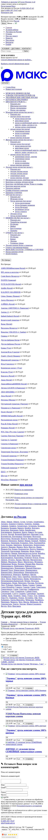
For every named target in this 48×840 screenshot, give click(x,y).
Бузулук (4, 534)
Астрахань (32, 526)
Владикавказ (17, 536)
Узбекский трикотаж (9, 468)
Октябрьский (6, 577)
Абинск (16, 522)
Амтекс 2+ (5, 312)
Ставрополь (19, 591)
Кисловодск (5, 553)
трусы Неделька (21, 207)
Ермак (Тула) (6, 348)
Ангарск (4, 524)
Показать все (15, 104)
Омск (14, 577)
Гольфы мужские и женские (17, 190)
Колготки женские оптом (16, 186)
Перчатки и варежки (14, 193)
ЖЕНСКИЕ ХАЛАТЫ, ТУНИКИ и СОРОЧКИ (24, 250)
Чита (20, 602)
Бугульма (38, 532)
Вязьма (27, 541)
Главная (9, 28)
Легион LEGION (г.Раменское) (13, 388)
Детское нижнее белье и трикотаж (19, 245)
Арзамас (36, 524)
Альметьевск (38, 522)
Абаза (3, 522)
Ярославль (16, 606)
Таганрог (40, 594)
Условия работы (12, 30)
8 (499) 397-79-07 (11, 10)
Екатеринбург (39, 543)
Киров (37, 551)
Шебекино (34, 602)
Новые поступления (14, 89)
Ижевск (20, 547)
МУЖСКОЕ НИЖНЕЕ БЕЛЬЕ (18, 93)
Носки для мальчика (18, 108)
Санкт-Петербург (7, 587)
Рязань (24, 585)
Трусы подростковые (18, 216)
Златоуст (4, 547)
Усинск (21, 598)
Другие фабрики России (10, 344)
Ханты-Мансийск (17, 600)
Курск (41, 558)
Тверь (10, 596)
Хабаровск (5, 600)
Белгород (35, 528)
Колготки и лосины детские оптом (19, 182)
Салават (31, 585)
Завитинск (17, 545)
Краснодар (36, 555)
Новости (9, 38)
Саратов (26, 587)
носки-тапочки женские (19, 165)
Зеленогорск (28, 545)
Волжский (15, 539)
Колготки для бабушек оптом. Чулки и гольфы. (24, 184)
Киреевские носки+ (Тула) (11, 368)
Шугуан (4, 476)
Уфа (36, 598)
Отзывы (9, 34)
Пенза (8, 579)
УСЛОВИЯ (5, 49)
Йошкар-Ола (6, 549)
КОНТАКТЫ (26, 49)
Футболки (14, 224)
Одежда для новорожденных (17, 247)
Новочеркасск (6, 574)
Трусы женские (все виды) (20, 201)
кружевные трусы (22, 209)
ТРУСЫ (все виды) (14, 195)
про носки (26, 484)
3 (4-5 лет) (7, 647)
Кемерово (25, 551)
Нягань (33, 574)
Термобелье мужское (18, 222)
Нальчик (21, 564)
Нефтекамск (19, 566)
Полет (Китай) (6, 412)
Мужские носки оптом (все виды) (20, 112)
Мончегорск (28, 562)
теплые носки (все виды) (20, 116)
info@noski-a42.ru (8, 823)
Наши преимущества (22, 508)
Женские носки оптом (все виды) (20, 140)
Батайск (28, 528)
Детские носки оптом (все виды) (19, 167)
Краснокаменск (7, 558)
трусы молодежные (22, 203)
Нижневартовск (7, 568)
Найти (26, 51)
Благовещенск (6, 532)
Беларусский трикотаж (10, 320)
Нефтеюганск (30, 566)
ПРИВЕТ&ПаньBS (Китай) (12, 416)
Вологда (24, 539)
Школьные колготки (18, 106)
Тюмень (41, 596)
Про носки (10, 40)
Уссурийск (29, 598)
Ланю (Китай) (6, 380)
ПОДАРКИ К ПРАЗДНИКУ (17, 100)
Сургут (15, 594)
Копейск (41, 553)
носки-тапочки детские (19, 178)
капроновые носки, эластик (26, 157)
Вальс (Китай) (6, 324)
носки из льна (20, 135)
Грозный (34, 541)
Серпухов (23, 589)
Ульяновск (13, 598)
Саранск (18, 587)
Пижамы (13, 231)
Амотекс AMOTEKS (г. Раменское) (15, 308)
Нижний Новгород (33, 568)
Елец (3, 545)
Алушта (29, 522)
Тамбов (4, 596)
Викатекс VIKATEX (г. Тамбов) (13, 332)
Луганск (11, 560)
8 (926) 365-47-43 (27, 8)
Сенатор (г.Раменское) (10, 444)
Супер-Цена (10, 87)
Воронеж (4, 541)
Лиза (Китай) (6, 396)
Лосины (13, 241)
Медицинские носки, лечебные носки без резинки (26, 180)
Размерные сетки (21, 494)
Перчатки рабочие (13, 188)
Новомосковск (31, 570)
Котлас (28, 555)
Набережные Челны (9, 564)
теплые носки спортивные (25, 127)
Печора (27, 581)
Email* (3, 787)
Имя (3, 785)
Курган (35, 558)
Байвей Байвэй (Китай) (10, 316)
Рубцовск (9, 585)
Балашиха (5, 528)
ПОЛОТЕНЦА (11, 254)
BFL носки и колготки (10, 272)
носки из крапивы (22, 133)
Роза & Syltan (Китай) (9, 424)
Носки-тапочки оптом (14, 252)
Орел (20, 577)
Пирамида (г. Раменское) (11, 408)
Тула (35, 596)
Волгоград (36, 536)
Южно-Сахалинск (34, 604)
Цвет (8, 638)
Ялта (9, 606)
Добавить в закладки (9, 2)
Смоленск (5, 591)
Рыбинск (17, 585)
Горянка (4, 336)
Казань (14, 549)
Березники (14, 530)
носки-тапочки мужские (20, 138)
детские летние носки (19, 174)
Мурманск (38, 562)
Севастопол (41, 587)
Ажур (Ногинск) (7, 300)
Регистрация (6, 6)
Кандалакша (15, 551)
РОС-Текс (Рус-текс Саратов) (12, 432)
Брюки (13, 239)
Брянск (31, 532)
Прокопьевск (6, 583)
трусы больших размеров (25, 205)
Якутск (4, 606)
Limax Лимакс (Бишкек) (10, 296)
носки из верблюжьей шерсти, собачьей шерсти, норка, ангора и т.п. (30, 124)
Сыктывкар (31, 594)
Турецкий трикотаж (9, 456)
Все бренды (6, 260)
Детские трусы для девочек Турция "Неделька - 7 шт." (22, 664)
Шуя (41, 602)
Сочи (12, 591)
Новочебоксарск (31, 572)
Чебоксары (29, 600)
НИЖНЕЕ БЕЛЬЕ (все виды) (18, 218)
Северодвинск (6, 589)
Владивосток (6, 536)
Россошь (30, 583)
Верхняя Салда (37, 534)
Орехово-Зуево (37, 577)
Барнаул (20, 528)
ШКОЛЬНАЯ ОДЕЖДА (16, 102)
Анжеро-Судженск (16, 524)
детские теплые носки (19, 171)
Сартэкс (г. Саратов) (9, 440)
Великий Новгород (22, 534)
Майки (13, 226)
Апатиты (28, 524)
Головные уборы (17, 243)
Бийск (21, 530)
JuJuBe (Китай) (7, 288)
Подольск (35, 581)
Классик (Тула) (7, 372)
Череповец (5, 602)
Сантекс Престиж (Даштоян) (12, 436)
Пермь (26, 579)
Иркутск (32, 547)
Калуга (33, 549)
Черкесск (14, 602)
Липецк (4, 560)
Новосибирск (18, 572)
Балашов (13, 528)
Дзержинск (5, 543)
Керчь (32, 551)
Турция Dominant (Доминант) (12, 460)
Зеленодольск (39, 545)
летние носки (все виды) (20, 129)
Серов (15, 589)
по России (20, 516)
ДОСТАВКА (16, 49)
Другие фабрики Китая (10, 340)
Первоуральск (17, 579)
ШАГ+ (3, 472)
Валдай (11, 534)
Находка (39, 564)
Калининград (23, 549)
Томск (23, 596)
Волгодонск (5, 539)
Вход (13, 6)
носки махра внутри (23, 119)
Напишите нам (7, 12)
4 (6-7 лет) (7, 649)
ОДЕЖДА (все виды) (15, 233)
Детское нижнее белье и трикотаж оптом (30, 504)
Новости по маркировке (24, 490)
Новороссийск (6, 572)
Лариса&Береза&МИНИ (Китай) (14, 384)
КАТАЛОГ (5, 83)
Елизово (9, 545)
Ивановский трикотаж (10, 360)
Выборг (21, 541)
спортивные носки (22, 131)
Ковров (14, 553)
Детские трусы (16, 214)
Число (3, 795)
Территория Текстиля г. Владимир (14, 452)
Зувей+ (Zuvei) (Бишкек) (10, 356)
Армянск (12, 526)
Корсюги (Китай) (8, 376)
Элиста (15, 604)
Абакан (9, 522)
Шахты (26, 602)
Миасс (20, 562)
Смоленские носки (8, 448)
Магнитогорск (36, 560)
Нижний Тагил (7, 570)
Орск (3, 579)
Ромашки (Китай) (8, 428)
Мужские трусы (16, 199)
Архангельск (22, 526)
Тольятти (17, 596)
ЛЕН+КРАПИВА (8, 392)
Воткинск (13, 541)
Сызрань (22, 594)
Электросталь (6, 604)
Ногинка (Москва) (8, 400)
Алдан (22, 522)
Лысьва (19, 560)
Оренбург (26, 577)
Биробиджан (30, 530)
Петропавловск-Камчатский (12, 581)
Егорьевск (24, 543)
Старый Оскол (31, 591)
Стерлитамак (6, 594)
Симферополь (33, 589)
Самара (38, 585)
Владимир (27, 536)
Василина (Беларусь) (9, 328)
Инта (26, 547)
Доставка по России (14, 32)
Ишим (38, 547)
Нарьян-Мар (30, 564)
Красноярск (19, 558)
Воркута (42, 539)
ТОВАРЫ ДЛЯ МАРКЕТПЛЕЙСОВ (20, 95)
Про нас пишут (12, 36)
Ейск (31, 543)
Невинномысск (7, 566)
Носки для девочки (18, 110)
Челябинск (39, 600)
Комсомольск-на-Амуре (27, 553)
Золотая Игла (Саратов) (10, 352)
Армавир (4, 526)
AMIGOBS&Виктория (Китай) (13, 268)
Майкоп (4, 562)
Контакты (9, 42)
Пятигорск (22, 583)
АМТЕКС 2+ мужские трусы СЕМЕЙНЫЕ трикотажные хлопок (24, 750)
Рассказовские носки (9, 420)
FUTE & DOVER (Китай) (11, 284)
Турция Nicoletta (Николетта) (12, 464)
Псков (14, 583)
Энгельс (22, 604)
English (8, 44)
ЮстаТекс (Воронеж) (9, 480)
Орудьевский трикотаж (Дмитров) (14, 404)
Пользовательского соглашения (29, 806)
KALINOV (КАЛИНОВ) (11, 292)
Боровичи (17, 532)
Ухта (40, 598)
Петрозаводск (35, 579)
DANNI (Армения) (8, 280)
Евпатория (15, 543)
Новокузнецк (19, 570)
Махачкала (12, 562)
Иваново (12, 547)
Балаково (41, 526)
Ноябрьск (25, 574)
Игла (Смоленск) (7, 364)
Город (3, 792)
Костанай (12, 555)
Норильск (17, 574)
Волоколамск (33, 539)
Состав (8, 641)
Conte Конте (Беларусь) (10, 276)
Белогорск (5, 530)
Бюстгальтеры (15, 228)
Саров (32, 587)
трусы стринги (21, 212)
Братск (24, 532)
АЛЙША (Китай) (8, 304)
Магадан (25, 560)
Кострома (20, 555)
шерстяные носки (22, 121)
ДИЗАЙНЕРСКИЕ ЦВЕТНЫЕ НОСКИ (22, 97)
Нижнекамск (20, 568)
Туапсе (30, 596)
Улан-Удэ (4, 598)
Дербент (42, 541)
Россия (16, 21)
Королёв (4, 555)
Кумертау (28, 558)
